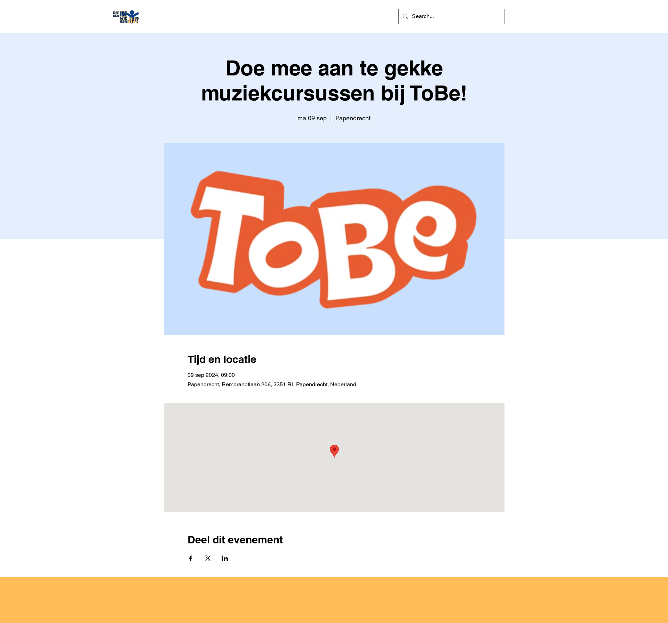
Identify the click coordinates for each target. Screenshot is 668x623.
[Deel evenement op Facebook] (191, 558)
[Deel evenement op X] (208, 558)
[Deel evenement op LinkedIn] (225, 558)
